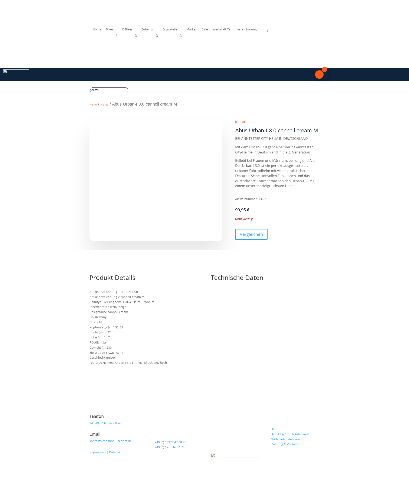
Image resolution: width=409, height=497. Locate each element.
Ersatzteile (170, 29)
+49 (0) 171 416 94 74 (169, 447)
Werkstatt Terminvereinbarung (235, 29)
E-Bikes (127, 29)
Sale (205, 29)
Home (97, 29)
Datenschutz (118, 452)
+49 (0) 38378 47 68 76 (105, 423)
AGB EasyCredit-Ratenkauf (290, 434)
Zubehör (147, 29)
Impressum (97, 452)
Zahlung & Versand (285, 444)
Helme (104, 104)
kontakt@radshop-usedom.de (110, 441)
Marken (191, 29)
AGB (274, 429)
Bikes (109, 29)
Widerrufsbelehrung (286, 439)
